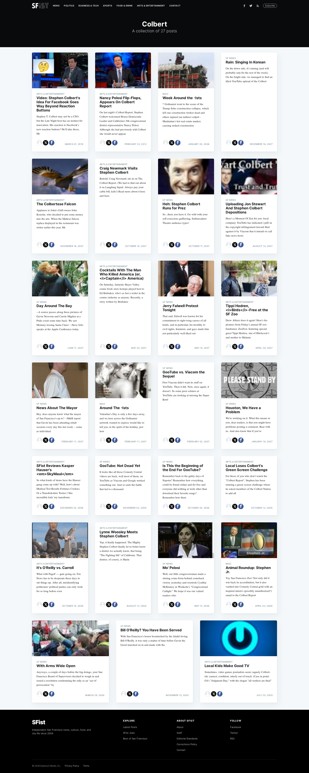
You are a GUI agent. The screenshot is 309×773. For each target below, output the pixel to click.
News (56, 5)
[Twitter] (250, 5)
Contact (175, 5)
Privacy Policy (72, 765)
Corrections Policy (187, 744)
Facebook (235, 727)
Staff (179, 732)
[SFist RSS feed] (258, 5)
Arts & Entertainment (151, 5)
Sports (107, 5)
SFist (38, 722)
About (180, 727)
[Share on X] (46, 143)
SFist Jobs (129, 732)
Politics (69, 5)
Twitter (234, 732)
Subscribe (270, 5)
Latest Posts (130, 727)
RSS (232, 738)
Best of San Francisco (135, 738)
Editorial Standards (187, 738)
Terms (86, 765)
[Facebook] (244, 6)
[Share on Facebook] (52, 143)
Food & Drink (125, 5)
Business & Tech (89, 5)
